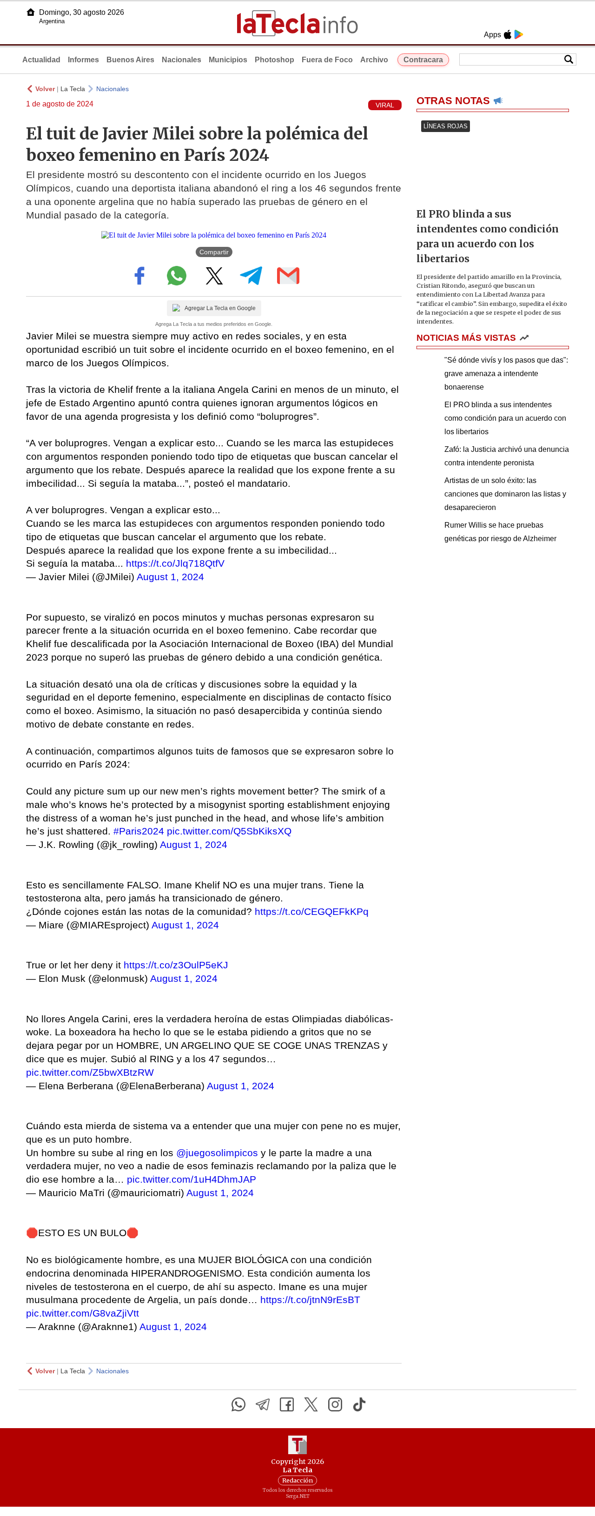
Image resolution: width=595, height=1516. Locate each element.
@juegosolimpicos (217, 1152)
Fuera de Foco (327, 60)
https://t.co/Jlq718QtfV (175, 563)
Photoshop (274, 60)
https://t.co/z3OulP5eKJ (176, 965)
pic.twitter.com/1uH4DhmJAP (191, 1179)
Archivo (374, 60)
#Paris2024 (138, 831)
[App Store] (507, 34)
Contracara (423, 60)
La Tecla (72, 89)
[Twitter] (311, 1404)
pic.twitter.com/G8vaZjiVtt (82, 1313)
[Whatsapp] (238, 1404)
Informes (83, 60)
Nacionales (181, 60)
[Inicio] (30, 12)
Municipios (228, 60)
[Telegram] (262, 1404)
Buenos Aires (130, 60)
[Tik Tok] (359, 1404)
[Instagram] (335, 1404)
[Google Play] (518, 34)
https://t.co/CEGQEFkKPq (312, 911)
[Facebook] (287, 1404)
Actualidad (41, 60)
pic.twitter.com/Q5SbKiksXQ (229, 831)
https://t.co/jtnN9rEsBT (310, 1299)
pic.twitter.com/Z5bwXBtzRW (90, 1072)
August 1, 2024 (170, 576)
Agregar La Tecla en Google (220, 308)
